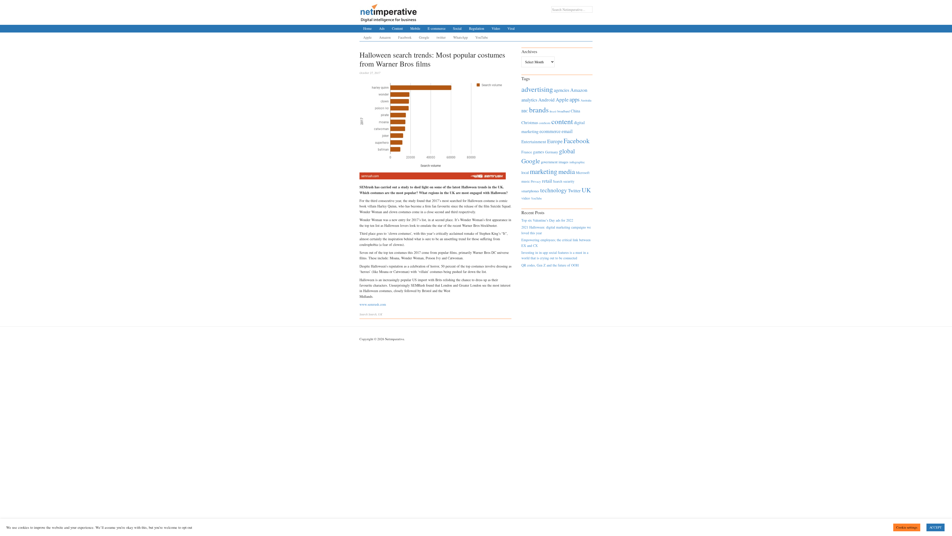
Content (397, 28)
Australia (586, 100)
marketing (543, 171)
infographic (577, 162)
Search (363, 314)
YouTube (481, 37)
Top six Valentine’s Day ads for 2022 (547, 220)
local (525, 172)
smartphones (530, 191)
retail (547, 180)
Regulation (476, 28)
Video (496, 28)
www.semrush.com (372, 304)
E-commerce (437, 28)
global (567, 151)
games (538, 152)
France (526, 151)
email (567, 131)
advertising (537, 89)
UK (380, 314)
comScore (544, 123)
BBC (524, 111)
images (563, 162)
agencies (561, 90)
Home (367, 28)
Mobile (415, 28)
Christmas (529, 122)
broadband (563, 111)
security (568, 181)
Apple (367, 37)
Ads (382, 28)
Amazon (385, 37)
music (525, 181)
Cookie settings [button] (906, 527)
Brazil (553, 111)
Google (424, 37)
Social (457, 28)
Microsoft (583, 172)
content (562, 121)
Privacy (536, 181)
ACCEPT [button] (935, 527)
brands (539, 109)
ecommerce (550, 131)
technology (553, 190)
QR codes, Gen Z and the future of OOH (550, 265)
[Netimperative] (388, 11)
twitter (441, 37)
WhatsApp (460, 37)
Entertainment (533, 141)
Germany (551, 152)
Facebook (405, 37)
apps (574, 99)
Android (546, 99)
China (575, 110)
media (566, 171)
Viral (511, 28)
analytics (529, 100)
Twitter (574, 191)
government (549, 162)
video (525, 198)
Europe (555, 141)
